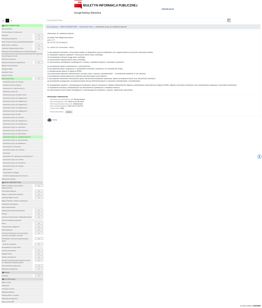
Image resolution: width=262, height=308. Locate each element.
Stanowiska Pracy (8, 78)
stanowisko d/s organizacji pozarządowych (18, 156)
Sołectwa (5, 35)
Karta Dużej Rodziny (8, 207)
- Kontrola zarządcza (9, 244)
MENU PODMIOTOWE (68, 27)
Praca (4, 223)
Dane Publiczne (7, 230)
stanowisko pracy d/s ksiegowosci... (15, 121)
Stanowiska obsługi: (9, 179)
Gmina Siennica (7, 29)
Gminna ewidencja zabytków (11, 220)
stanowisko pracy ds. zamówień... (14, 127)
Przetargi (5, 276)
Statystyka (5, 285)
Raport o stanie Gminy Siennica (12, 194)
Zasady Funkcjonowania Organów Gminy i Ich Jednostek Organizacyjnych (16, 261)
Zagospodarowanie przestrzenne (13, 210)
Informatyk (6, 153)
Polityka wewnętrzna (9, 257)
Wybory (4, 214)
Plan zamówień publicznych (11, 266)
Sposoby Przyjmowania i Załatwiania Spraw (17, 217)
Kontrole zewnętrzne (9, 250)
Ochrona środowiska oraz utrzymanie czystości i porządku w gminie (15, 234)
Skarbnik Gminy (7, 75)
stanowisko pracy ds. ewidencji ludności (16, 137)
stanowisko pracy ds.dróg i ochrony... (16, 130)
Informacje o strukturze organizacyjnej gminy (15, 240)
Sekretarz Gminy (7, 72)
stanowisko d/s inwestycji (12, 146)
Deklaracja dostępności (10, 269)
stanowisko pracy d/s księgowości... (15, 98)
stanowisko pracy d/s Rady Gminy (14, 95)
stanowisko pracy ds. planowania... (15, 133)
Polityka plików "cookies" (10, 295)
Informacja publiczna (9, 191)
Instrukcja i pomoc (8, 289)
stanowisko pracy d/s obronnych (14, 163)
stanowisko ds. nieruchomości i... (14, 88)
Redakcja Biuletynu (8, 292)
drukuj (54, 120)
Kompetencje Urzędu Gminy (11, 247)
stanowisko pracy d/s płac (12, 114)
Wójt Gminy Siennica (9, 59)
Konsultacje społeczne (9, 38)
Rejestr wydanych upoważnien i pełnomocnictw (12, 187)
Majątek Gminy (7, 254)
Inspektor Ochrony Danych (12, 85)
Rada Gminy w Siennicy (10, 45)
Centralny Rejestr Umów (10, 197)
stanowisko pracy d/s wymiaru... (14, 117)
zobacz (69, 112)
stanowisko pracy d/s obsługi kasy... (15, 124)
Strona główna (52, 27)
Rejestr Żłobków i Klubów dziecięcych (15, 201)
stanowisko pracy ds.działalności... (15, 143)
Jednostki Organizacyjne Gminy (12, 48)
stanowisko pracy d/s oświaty (13, 159)
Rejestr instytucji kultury (10, 65)
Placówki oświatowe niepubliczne (13, 62)
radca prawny (7, 169)
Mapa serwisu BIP (8, 302)
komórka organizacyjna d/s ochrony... (16, 176)
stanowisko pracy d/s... (11, 91)
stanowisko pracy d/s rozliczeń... (14, 150)
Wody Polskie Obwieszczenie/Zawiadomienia (17, 42)
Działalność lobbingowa (10, 204)
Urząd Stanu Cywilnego (11, 172)
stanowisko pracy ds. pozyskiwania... (16, 140)
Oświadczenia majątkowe (10, 227)
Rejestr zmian (6, 282)
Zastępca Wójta (7, 69)
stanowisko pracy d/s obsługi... (13, 82)
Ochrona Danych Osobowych (12, 32)
